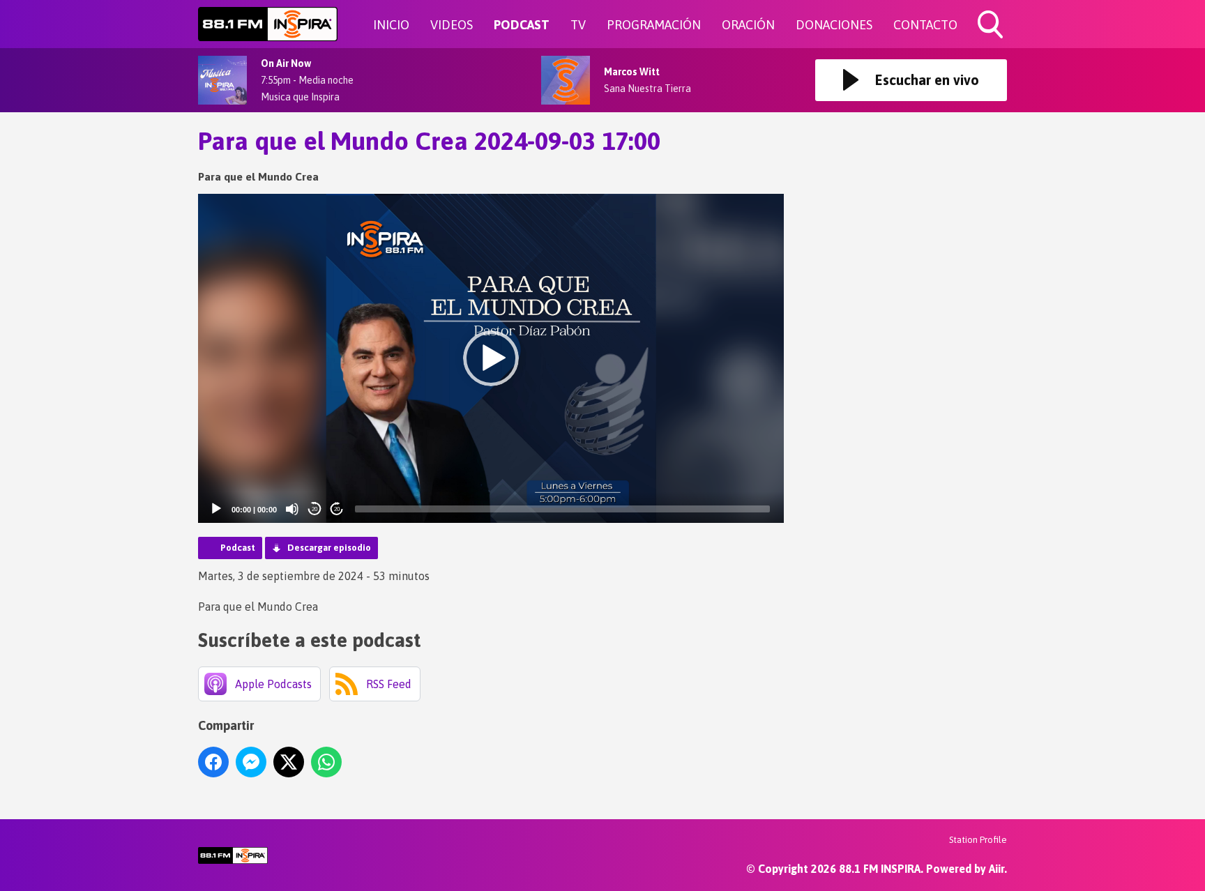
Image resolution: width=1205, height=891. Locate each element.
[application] (491, 359)
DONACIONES (834, 24)
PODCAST (522, 24)
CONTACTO (925, 24)
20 (314, 509)
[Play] (216, 509)
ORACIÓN (748, 24)
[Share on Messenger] (251, 762)
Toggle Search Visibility (991, 40)
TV (578, 24)
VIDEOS (451, 24)
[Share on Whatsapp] (326, 762)
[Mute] (292, 509)
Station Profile (978, 840)
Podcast (237, 547)
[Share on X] (288, 762)
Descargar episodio (329, 547)
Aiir (996, 868)
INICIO (391, 24)
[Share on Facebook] (213, 762)
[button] (491, 358)
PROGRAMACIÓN (654, 24)
